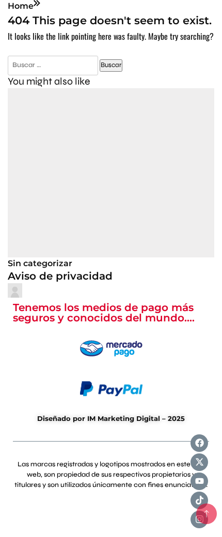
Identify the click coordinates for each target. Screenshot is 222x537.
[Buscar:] (54, 64)
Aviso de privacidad (60, 276)
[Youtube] (199, 481)
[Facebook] (199, 443)
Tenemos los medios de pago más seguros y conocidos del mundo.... (104, 312)
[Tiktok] (199, 500)
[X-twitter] (199, 462)
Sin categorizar (40, 263)
